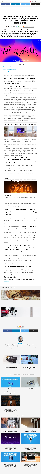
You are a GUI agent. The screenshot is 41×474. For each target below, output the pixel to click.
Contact (30, 471)
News (23, 13)
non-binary (26, 374)
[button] (32, 1)
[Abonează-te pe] (19, 27)
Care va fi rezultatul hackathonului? (9, 69)
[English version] (30, 1)
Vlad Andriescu (11, 26)
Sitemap (24, 471)
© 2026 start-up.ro (7, 470)
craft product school (10, 374)
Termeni (36, 470)
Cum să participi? (6, 71)
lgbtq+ (23, 374)
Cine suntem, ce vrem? (19, 470)
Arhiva (27, 471)
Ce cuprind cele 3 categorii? (8, 66)
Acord (27, 470)
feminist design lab (17, 374)
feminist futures (31, 374)
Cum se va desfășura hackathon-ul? (9, 68)
